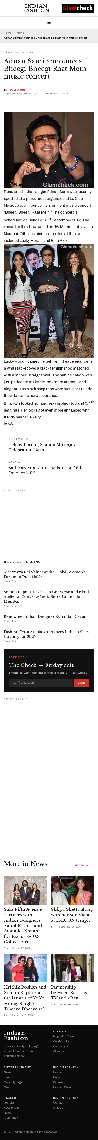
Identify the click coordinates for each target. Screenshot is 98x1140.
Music (8, 1087)
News (20, 33)
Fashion (60, 1032)
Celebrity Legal (13, 1082)
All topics (59, 1107)
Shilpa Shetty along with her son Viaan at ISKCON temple (72, 915)
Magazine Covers (64, 1036)
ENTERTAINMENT (17, 1067)
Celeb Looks (61, 1041)
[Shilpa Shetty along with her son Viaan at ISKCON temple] (72, 890)
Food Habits (11, 1107)
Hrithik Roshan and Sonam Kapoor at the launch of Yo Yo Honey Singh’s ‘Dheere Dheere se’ (25, 998)
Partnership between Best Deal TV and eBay (70, 993)
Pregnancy (11, 1117)
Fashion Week (62, 1087)
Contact (58, 1102)
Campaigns (60, 1046)
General (9, 1102)
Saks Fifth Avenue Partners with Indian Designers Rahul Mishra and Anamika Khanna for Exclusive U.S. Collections (23, 926)
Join (81, 682)
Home (8, 33)
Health (10, 1098)
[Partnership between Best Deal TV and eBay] (72, 968)
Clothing (58, 1051)
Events (8, 1077)
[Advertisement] (49, 523)
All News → (84, 865)
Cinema (58, 1082)
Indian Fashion (36, 8)
